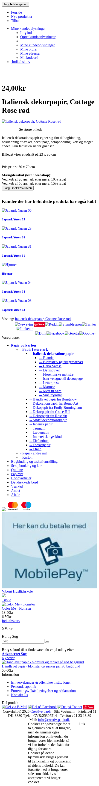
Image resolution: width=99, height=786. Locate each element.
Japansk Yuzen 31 (13, 255)
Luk (82, 724)
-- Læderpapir (39, 432)
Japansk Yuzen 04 (13, 291)
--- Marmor (47, 387)
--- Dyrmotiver (49, 370)
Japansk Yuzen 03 (13, 309)
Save (41, 324)
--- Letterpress (49, 383)
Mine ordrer (29, 49)
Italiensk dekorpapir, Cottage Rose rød (43, 319)
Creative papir (40, 711)
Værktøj (17, 486)
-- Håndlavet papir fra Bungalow (53, 399)
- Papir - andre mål (33, 453)
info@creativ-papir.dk (54, 720)
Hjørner (7, 273)
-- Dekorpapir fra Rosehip (48, 416)
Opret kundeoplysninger (37, 37)
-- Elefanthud (39, 441)
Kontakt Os (19, 695)
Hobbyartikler (21, 478)
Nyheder (8, 658)
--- (61, 362)
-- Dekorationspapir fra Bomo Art (53, 403)
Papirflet (17, 474)
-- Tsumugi (37, 428)
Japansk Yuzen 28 (13, 237)
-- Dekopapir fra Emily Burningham (55, 407)
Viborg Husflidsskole (17, 591)
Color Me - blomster (16, 608)
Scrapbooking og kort (27, 466)
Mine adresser (30, 53)
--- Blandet (46, 358)
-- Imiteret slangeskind (45, 437)
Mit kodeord (29, 57)
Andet (15, 490)
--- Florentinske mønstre (56, 374)
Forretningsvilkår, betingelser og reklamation (43, 691)
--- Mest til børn (50, 391)
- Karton (26, 457)
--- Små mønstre (50, 395)
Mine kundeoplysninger (37, 45)
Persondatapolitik (23, 686)
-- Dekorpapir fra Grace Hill (49, 412)
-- (51, 354)
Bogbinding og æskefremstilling (34, 461)
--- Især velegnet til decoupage (61, 378)
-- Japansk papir (40, 424)
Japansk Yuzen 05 (13, 219)
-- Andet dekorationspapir (48, 420)
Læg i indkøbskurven (18, 188)
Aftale (15, 495)
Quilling (17, 470)
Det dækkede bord (24, 482)
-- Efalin (35, 449)
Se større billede (30, 129)
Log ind (26, 33)
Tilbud (6, 600)
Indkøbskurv (20, 62)
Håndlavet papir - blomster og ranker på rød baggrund (41, 666)
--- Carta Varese (50, 366)
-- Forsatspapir (39, 445)
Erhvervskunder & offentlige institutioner (41, 682)
